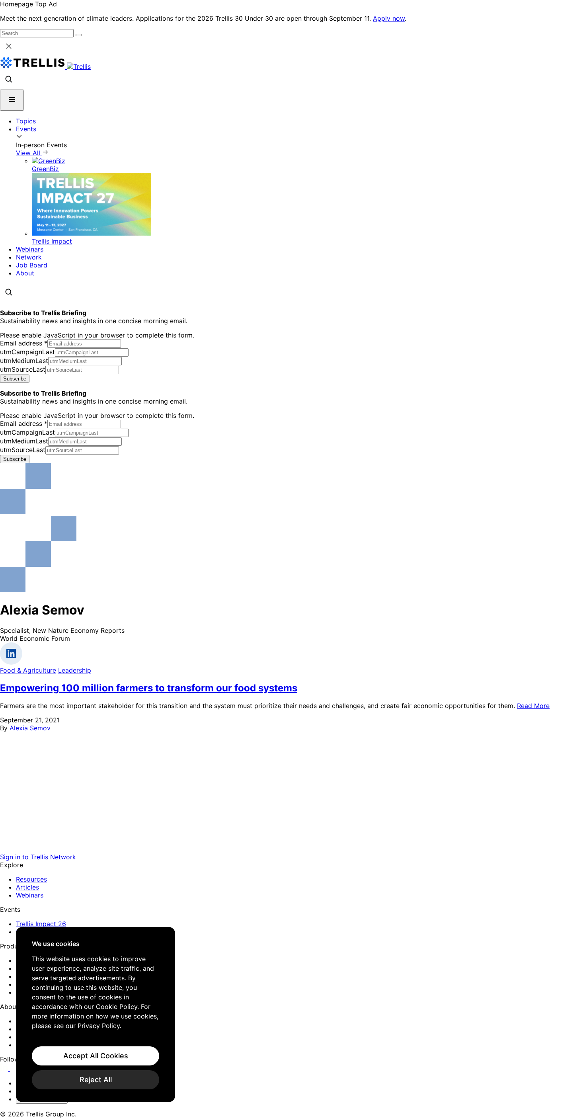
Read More (533, 706)
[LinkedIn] (5, 1069)
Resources (31, 879)
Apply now (389, 18)
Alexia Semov (30, 728)
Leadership (74, 670)
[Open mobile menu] (12, 100)
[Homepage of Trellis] (292, 849)
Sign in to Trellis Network (38, 857)
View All (29, 153)
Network (29, 257)
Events (26, 129)
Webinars (29, 249)
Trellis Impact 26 (41, 924)
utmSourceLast (22, 369)
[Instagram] (15, 1069)
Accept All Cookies (95, 1056)
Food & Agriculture (28, 670)
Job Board (31, 265)
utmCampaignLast (27, 352)
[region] (95, 1014)
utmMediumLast (24, 361)
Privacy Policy (99, 1026)
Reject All (96, 1079)
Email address (23, 343)
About (25, 273)
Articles (27, 887)
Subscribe (14, 379)
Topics (26, 121)
